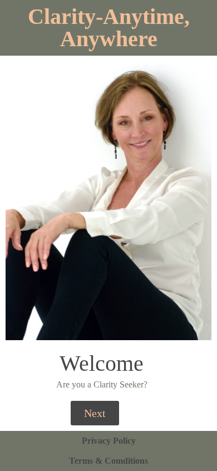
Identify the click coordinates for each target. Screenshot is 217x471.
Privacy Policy (109, 440)
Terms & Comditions (108, 460)
